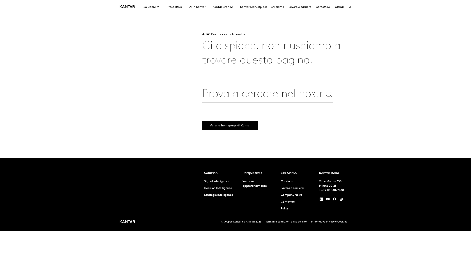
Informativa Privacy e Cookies (329, 221)
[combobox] (262, 94)
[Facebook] (334, 200)
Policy (284, 208)
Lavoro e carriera (299, 7)
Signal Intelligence (216, 181)
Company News (291, 195)
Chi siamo (277, 7)
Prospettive (174, 7)
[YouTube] (321, 200)
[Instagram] (341, 200)
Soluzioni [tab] (150, 7)
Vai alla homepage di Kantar (230, 125)
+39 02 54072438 (332, 190)
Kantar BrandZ (223, 7)
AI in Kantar (197, 7)
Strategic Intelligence (218, 195)
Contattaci (323, 7)
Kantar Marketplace (254, 7)
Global (339, 7)
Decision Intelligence (218, 188)
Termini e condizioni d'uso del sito (286, 221)
